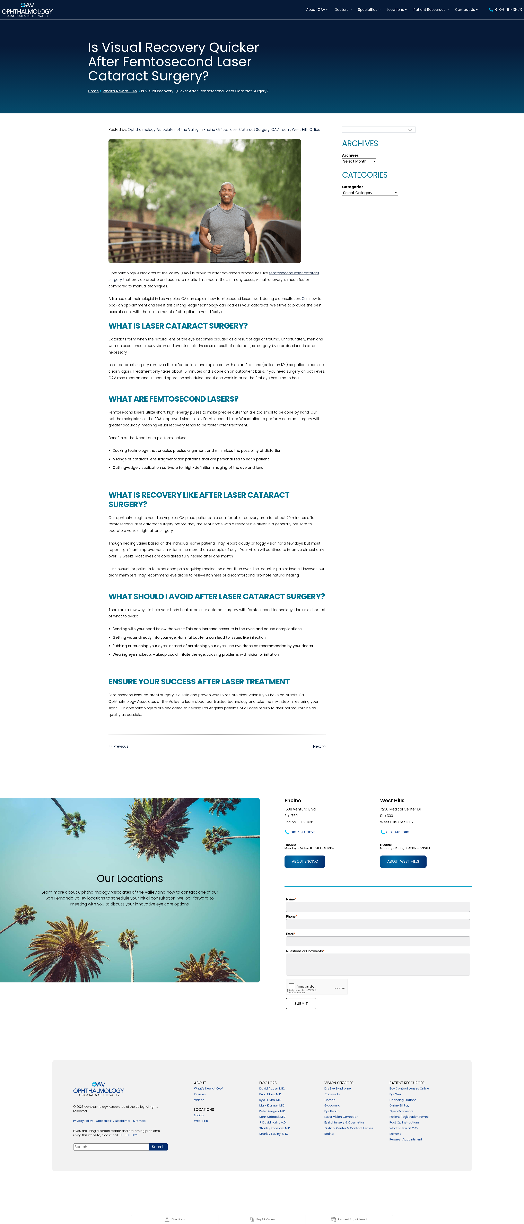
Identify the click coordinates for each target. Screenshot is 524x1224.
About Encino (305, 861)
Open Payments (401, 1111)
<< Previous (118, 746)
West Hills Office (306, 129)
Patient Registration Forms (409, 1117)
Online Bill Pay (399, 1106)
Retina (329, 1134)
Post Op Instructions (405, 1123)
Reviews (200, 1094)
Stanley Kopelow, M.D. (275, 1128)
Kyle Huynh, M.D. (270, 1100)
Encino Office (215, 129)
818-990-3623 (303, 832)
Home (93, 91)
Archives (350, 155)
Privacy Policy (83, 1121)
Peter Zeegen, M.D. (272, 1111)
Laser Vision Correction (341, 1117)
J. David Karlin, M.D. (273, 1123)
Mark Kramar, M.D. (272, 1106)
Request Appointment (406, 1139)
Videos (199, 1100)
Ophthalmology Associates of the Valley (163, 129)
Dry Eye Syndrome (337, 1089)
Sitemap (139, 1121)
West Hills (201, 1121)
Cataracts (332, 1094)
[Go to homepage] (27, 9)
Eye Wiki (395, 1094)
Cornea (329, 1100)
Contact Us (465, 9)
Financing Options (403, 1100)
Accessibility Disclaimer (113, 1121)
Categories (353, 187)
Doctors (341, 9)
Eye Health (332, 1111)
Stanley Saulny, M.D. (273, 1134)
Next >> (319, 746)
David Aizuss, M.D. (272, 1089)
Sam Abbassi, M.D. (272, 1117)
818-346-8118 (397, 832)
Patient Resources (429, 9)
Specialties (367, 9)
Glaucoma (332, 1106)
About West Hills (403, 861)
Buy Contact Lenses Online (409, 1089)
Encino (199, 1115)
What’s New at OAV (120, 91)
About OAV (315, 9)
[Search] (410, 129)
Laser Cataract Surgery (249, 129)
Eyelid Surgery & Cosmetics (344, 1123)
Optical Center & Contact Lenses (348, 1128)
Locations (395, 9)
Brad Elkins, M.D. (270, 1094)
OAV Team (280, 129)
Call (305, 298)
